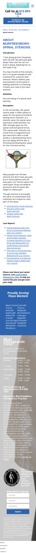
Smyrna (20, 308)
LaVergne (21, 315)
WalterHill (10, 315)
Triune (9, 308)
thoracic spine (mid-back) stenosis (16, 210)
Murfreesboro (23, 313)
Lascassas (21, 325)
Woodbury (10, 328)
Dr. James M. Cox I (26, 534)
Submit (18, 511)
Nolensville (11, 313)
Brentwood (11, 323)
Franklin (9, 318)
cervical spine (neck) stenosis (20, 206)
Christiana (22, 320)
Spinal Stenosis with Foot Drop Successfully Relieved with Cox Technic (19, 230)
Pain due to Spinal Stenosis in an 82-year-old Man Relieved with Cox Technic (19, 253)
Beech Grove (11, 305)
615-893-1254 (23, 12)
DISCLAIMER (12, 530)
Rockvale (10, 310)
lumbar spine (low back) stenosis (15, 215)
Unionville (21, 305)
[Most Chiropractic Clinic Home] (18, 5)
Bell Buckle (10, 325)
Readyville (21, 310)
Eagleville (21, 318)
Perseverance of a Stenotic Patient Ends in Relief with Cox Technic (19, 260)
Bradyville (21, 323)
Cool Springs (11, 320)
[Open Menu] (32, 5)
